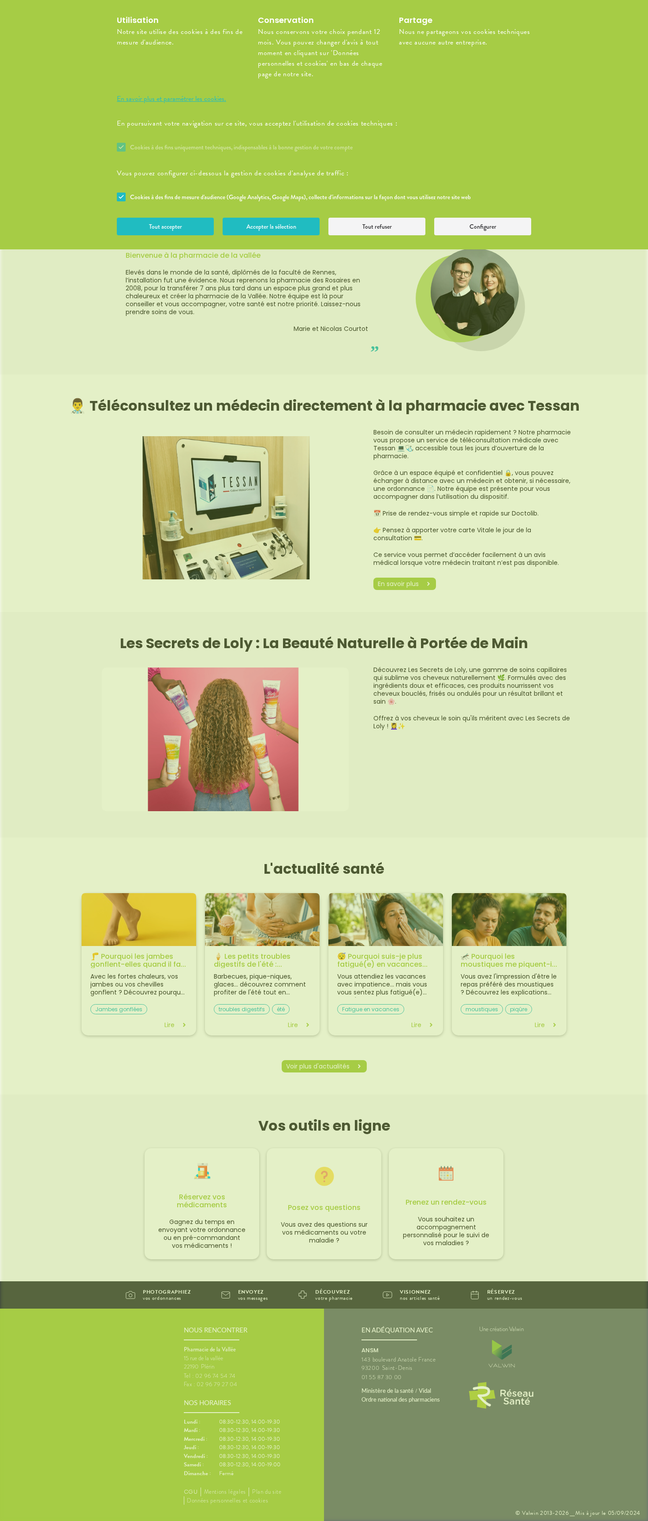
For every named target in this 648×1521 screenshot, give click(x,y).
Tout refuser (377, 226)
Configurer (482, 226)
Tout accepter (165, 226)
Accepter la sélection (271, 226)
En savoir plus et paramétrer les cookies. (171, 98)
